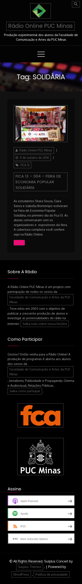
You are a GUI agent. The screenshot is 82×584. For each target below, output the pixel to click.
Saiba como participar (24, 391)
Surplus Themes (29, 567)
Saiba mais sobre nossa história (44, 324)
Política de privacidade (52, 574)
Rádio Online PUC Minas (40, 26)
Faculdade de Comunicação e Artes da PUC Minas (40, 299)
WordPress (21, 574)
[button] (76, 4)
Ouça (19, 242)
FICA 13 (24, 165)
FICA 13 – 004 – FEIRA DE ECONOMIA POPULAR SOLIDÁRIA (38, 182)
